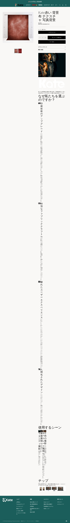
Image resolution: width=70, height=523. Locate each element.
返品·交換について (34, 502)
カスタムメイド (60, 504)
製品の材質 (32, 512)
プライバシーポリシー (31, 521)
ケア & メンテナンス (42, 47)
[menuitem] (28, 5)
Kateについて (46, 502)
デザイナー (59, 502)
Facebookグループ (20, 504)
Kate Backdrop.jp (9, 521)
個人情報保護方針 (34, 504)
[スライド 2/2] (20, 51)
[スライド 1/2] (16, 51)
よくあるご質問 (19, 510)
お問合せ (18, 502)
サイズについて (19, 506)
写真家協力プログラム (48, 506)
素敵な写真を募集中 (48, 504)
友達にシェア (46, 508)
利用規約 (32, 506)
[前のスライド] (4, 27)
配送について (19, 508)
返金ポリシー (23, 521)
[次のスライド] (32, 27)
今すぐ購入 (52, 41)
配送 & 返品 (40, 49)
